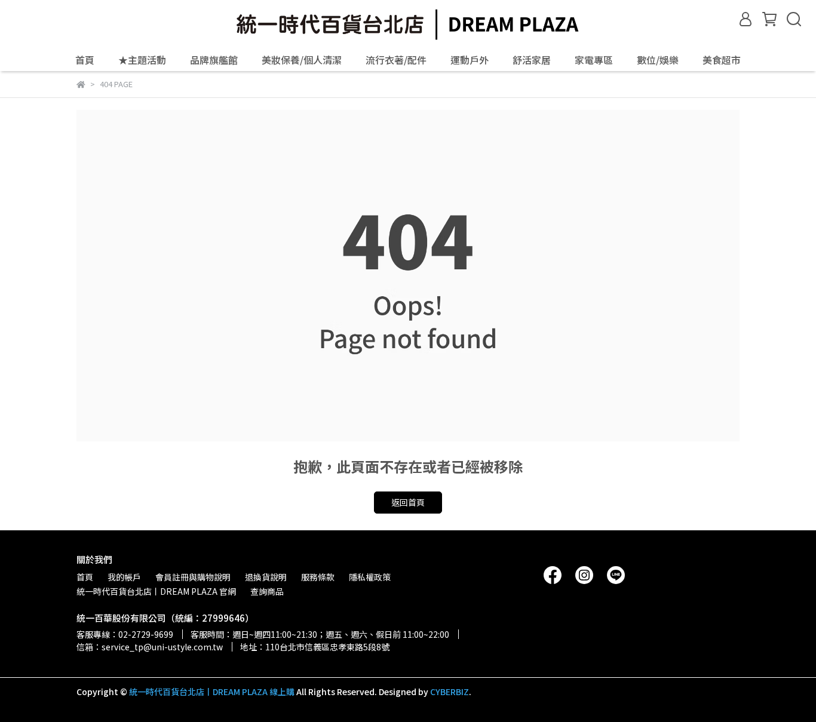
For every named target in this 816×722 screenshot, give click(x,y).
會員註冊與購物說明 (193, 577)
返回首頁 (408, 502)
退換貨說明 (266, 577)
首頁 (84, 59)
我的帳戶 (124, 577)
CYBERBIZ (449, 692)
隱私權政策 (370, 577)
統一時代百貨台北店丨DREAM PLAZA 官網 (156, 591)
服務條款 (318, 577)
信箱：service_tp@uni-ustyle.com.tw (149, 647)
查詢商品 (267, 591)
